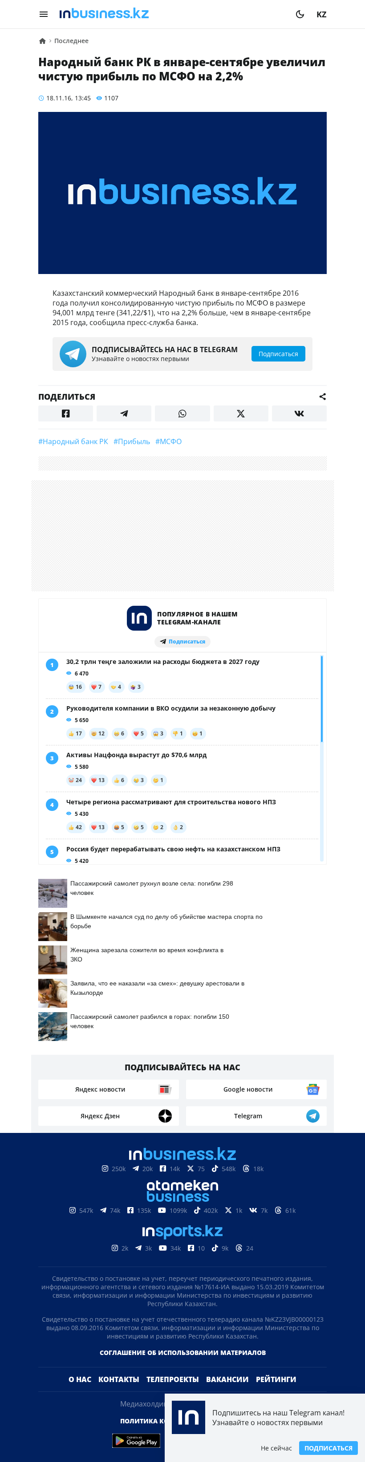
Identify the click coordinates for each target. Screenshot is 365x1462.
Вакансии (227, 1379)
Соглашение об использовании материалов (183, 1352)
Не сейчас (276, 1448)
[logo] (171, 14)
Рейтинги (276, 1379)
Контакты (118, 1379)
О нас (80, 1379)
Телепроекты (172, 1379)
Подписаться (328, 1448)
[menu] (43, 14)
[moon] (300, 14)
